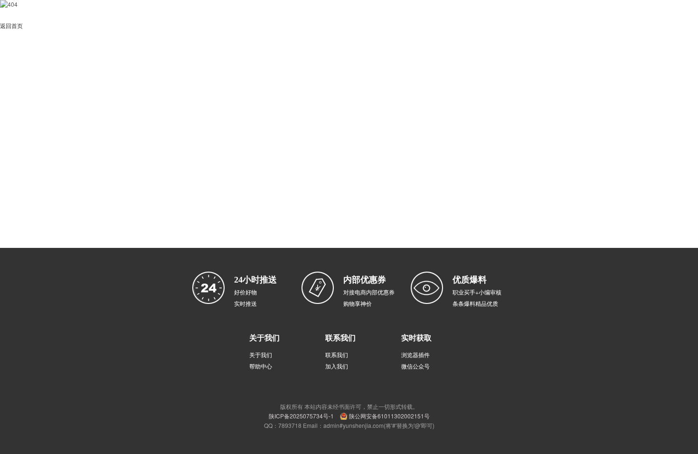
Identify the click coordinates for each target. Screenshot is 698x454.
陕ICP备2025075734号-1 (301, 416)
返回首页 (11, 25)
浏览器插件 (415, 354)
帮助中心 (260, 366)
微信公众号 (415, 366)
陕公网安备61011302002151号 (389, 416)
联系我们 (336, 354)
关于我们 (260, 354)
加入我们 (336, 366)
